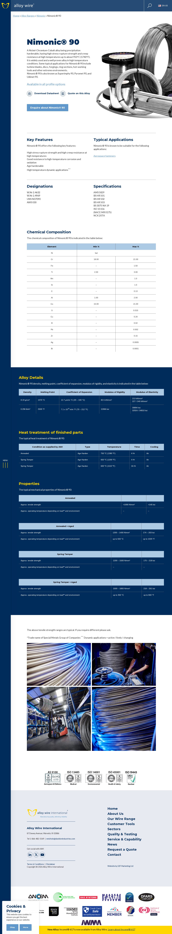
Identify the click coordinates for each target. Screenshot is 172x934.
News (112, 844)
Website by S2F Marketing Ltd (120, 866)
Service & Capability (124, 839)
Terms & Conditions (35, 864)
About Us (115, 814)
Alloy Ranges (28, 15)
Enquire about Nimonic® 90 (47, 107)
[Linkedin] (30, 855)
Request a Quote (122, 849)
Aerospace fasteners (105, 156)
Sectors (114, 829)
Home (16, 15)
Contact (114, 855)
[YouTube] (42, 855)
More (25, 927)
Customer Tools (121, 824)
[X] (36, 855)
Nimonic (41, 15)
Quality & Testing (122, 834)
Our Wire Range (121, 819)
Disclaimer (50, 864)
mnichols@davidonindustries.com (60, 839)
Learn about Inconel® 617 (121, 929)
